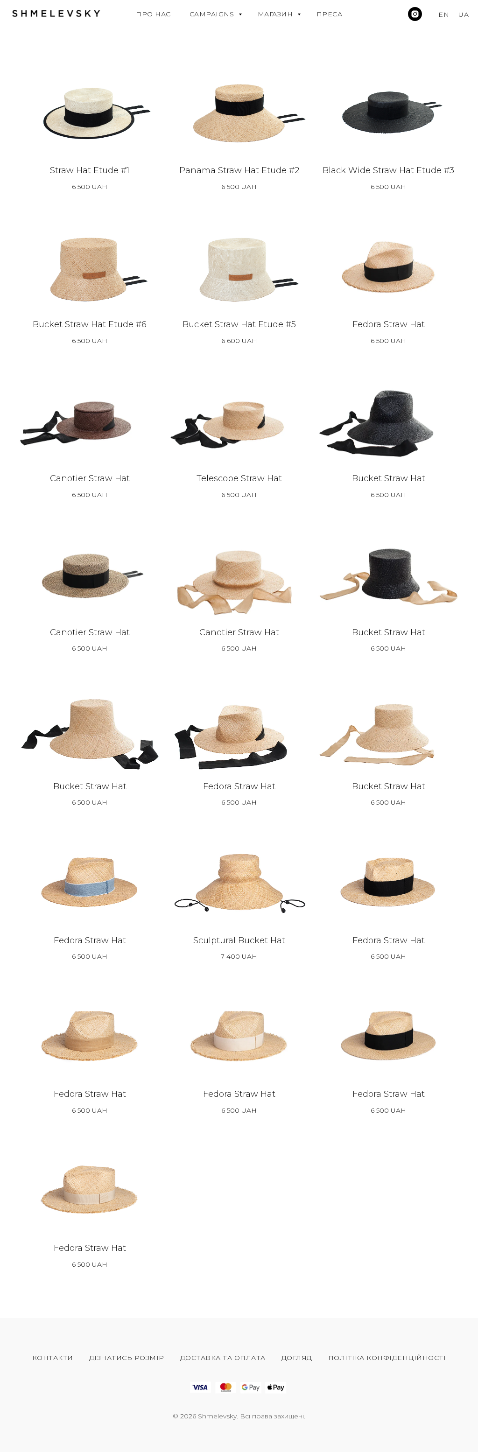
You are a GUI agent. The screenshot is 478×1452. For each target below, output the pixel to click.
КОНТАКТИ (52, 1358)
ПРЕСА (329, 14)
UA (463, 14)
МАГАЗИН (276, 14)
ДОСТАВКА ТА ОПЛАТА (223, 1358)
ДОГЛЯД (296, 1358)
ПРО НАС (153, 14)
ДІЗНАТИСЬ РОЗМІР (126, 1358)
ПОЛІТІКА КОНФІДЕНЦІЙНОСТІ (387, 1358)
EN (443, 14)
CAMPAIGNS (213, 14)
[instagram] (415, 14)
